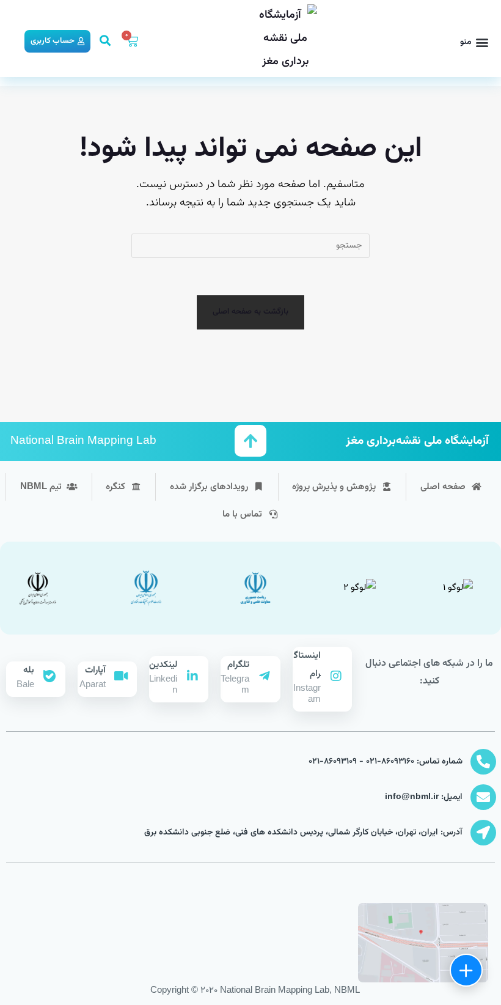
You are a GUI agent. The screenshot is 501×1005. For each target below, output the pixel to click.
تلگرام (238, 665)
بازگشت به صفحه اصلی (251, 312)
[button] (474, 42)
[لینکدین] (192, 676)
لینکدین (163, 665)
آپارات (95, 670)
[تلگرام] (264, 676)
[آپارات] (121, 676)
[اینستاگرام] (336, 676)
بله (28, 670)
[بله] (49, 676)
